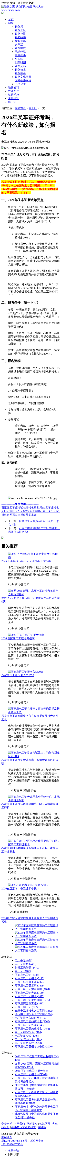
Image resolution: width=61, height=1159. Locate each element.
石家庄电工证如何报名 (32, 1021)
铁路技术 (20, 69)
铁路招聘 (20, 37)
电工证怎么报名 (28, 1039)
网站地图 (6, 1137)
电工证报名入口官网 (31, 1017)
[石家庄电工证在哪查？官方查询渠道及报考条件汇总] (34, 712)
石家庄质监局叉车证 (24, 514)
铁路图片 (13, 91)
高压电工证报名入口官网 (34, 1014)
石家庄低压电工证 (29, 981)
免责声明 (6, 1123)
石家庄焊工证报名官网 (32, 999)
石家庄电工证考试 (29, 992)
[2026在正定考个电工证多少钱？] (28, 884)
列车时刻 (20, 62)
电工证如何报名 (28, 1032)
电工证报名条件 (28, 1042)
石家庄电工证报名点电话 (34, 1046)
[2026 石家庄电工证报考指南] (26, 634)
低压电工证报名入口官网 (34, 1010)
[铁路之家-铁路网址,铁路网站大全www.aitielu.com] (30, 10)
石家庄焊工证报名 (29, 996)
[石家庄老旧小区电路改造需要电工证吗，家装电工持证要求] (34, 844)
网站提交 (32, 1123)
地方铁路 (20, 55)
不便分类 (20, 84)
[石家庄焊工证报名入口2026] (25, 671)
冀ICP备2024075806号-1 (15, 1140)
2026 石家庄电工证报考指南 (18, 638)
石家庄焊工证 (26, 1007)
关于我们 (19, 1123)
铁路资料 (13, 87)
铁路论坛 (20, 30)
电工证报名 (25, 964)
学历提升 (13, 98)
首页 (11, 19)
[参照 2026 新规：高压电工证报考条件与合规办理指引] (34, 594)
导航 (11, 23)
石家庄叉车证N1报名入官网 (23, 511)
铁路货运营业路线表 (23, 1127)
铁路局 (19, 26)
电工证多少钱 (27, 1035)
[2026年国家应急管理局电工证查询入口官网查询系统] (37, 929)
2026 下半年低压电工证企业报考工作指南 (26, 561)
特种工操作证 (27, 967)
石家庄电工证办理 (29, 1025)
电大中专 (23, 960)
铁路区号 (44, 1123)
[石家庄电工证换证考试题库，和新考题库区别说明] (34, 756)
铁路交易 (20, 66)
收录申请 (13, 1150)
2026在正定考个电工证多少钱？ (20, 888)
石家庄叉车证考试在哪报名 (17, 507)
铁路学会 (20, 73)
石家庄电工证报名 (29, 978)
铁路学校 (20, 48)
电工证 (12, 101)
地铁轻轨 (20, 51)
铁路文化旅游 (23, 76)
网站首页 (20, 108)
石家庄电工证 (27, 974)
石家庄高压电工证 (29, 1003)
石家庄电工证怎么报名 (32, 1028)
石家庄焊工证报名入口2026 (17, 675)
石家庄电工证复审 (29, 985)
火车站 (19, 58)
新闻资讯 (20, 40)
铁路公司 (20, 33)
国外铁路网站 (23, 80)
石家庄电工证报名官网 (32, 989)
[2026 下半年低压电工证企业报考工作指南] (34, 557)
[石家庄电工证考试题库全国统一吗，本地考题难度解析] (34, 800)
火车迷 (19, 44)
